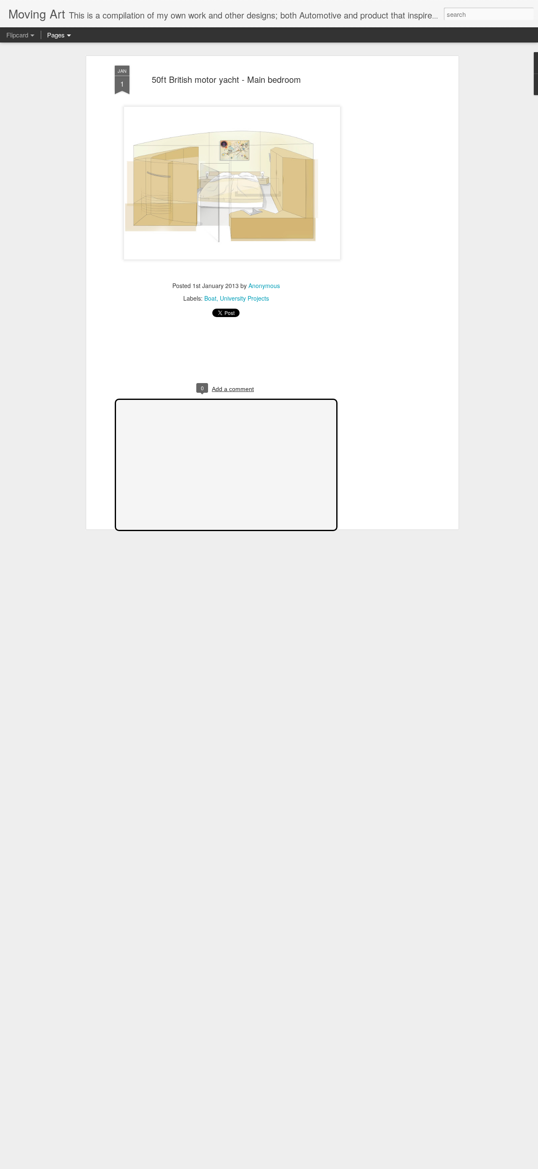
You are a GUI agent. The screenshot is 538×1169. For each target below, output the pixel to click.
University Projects (244, 298)
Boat (210, 298)
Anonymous (264, 285)
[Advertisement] (384, 198)
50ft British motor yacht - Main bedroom (226, 79)
